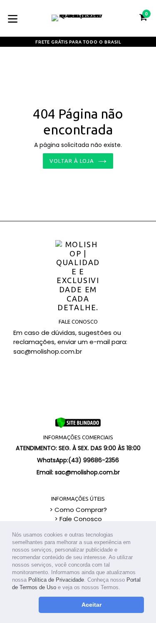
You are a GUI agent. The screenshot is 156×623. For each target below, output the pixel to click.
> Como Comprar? (78, 509)
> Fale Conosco (78, 518)
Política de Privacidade (56, 580)
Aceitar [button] (92, 604)
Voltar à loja (72, 161)
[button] (123, 588)
